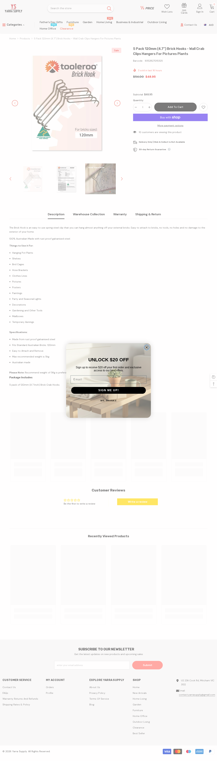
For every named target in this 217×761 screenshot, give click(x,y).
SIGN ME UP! (108, 390)
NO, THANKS (109, 400)
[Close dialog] (146, 347)
